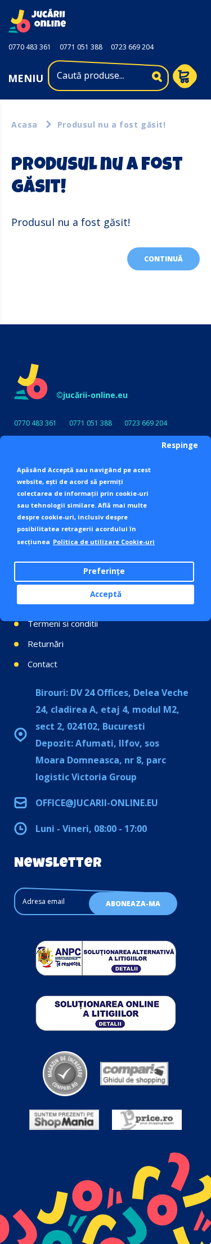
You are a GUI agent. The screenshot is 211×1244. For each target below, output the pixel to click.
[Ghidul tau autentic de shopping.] (134, 1074)
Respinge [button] (179, 445)
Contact (42, 664)
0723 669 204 (132, 47)
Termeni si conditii (63, 623)
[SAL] (105, 958)
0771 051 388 (81, 47)
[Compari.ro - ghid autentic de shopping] (65, 1074)
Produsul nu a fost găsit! (111, 124)
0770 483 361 (29, 47)
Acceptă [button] (106, 594)
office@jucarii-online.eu (96, 803)
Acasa (24, 124)
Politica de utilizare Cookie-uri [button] (104, 541)
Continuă (163, 259)
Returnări (46, 643)
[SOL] (105, 1013)
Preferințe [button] (104, 571)
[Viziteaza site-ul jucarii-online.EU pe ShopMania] (64, 1120)
